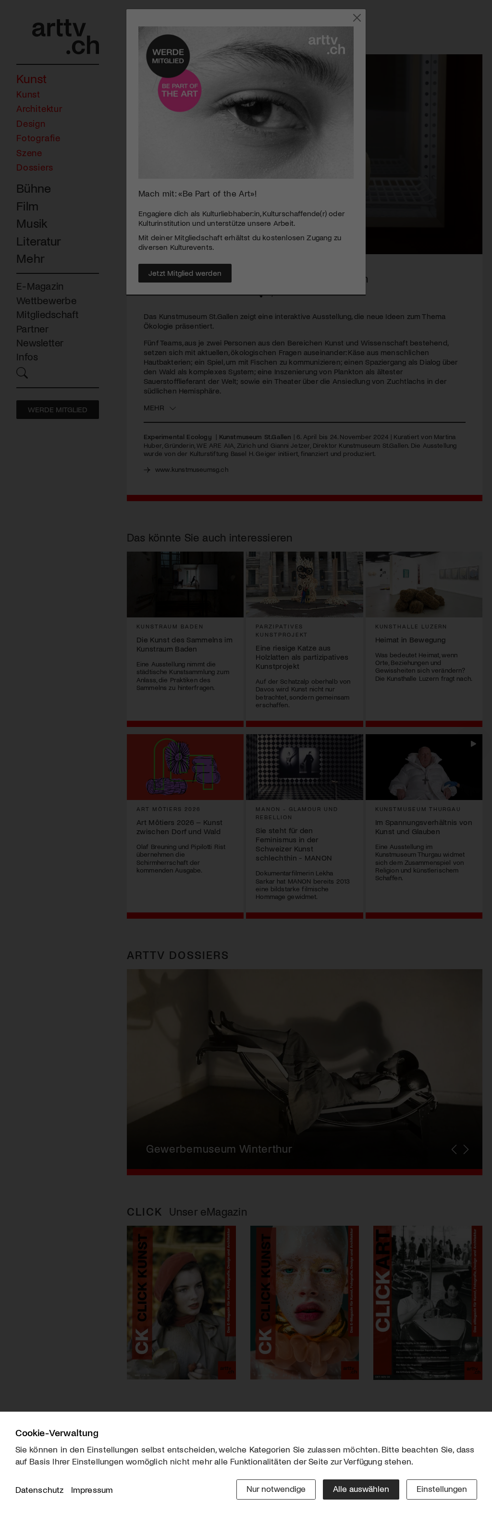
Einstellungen (442, 1488)
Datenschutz (39, 1489)
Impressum (92, 1489)
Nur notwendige (276, 1488)
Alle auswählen (361, 1488)
